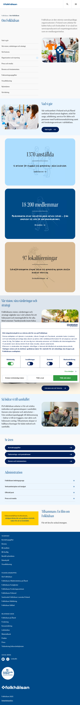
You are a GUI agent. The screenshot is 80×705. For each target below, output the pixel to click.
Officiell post (9, 493)
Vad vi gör (5, 40)
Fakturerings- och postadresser (19, 454)
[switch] (30, 363)
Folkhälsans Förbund (9, 593)
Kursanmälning (7, 626)
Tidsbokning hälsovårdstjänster (13, 646)
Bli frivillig (5, 552)
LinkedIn (14, 659)
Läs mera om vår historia (53, 388)
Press (3, 642)
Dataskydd (5, 560)
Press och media (7, 64)
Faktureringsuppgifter (9, 75)
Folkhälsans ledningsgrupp (14, 481)
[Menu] (76, 4)
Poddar (4, 638)
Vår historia (5, 52)
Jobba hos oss (39, 172)
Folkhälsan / (5, 16)
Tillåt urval (40, 378)
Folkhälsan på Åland (9, 618)
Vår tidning (5, 92)
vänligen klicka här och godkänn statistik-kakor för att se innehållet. (20, 519)
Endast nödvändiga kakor (14, 378)
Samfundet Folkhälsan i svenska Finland (16, 597)
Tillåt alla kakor (65, 378)
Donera (4, 544)
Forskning (5, 622)
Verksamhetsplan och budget (15, 487)
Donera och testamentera (10, 69)
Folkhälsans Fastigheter (10, 585)
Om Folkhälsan (7, 577)
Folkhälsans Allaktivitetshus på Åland (15, 581)
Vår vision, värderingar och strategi (14, 46)
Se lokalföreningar (38, 278)
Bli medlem (38, 225)
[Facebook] (3, 659)
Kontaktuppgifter (14, 448)
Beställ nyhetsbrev (8, 556)
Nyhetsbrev (6, 87)
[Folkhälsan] (10, 4)
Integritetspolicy (7, 701)
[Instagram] (7, 659)
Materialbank (6, 634)
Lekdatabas (6, 630)
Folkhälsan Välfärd (8, 605)
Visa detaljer (69, 371)
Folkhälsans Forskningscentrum (13, 589)
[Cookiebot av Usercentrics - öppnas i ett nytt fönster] (68, 325)
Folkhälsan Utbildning (9, 601)
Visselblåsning (7, 81)
